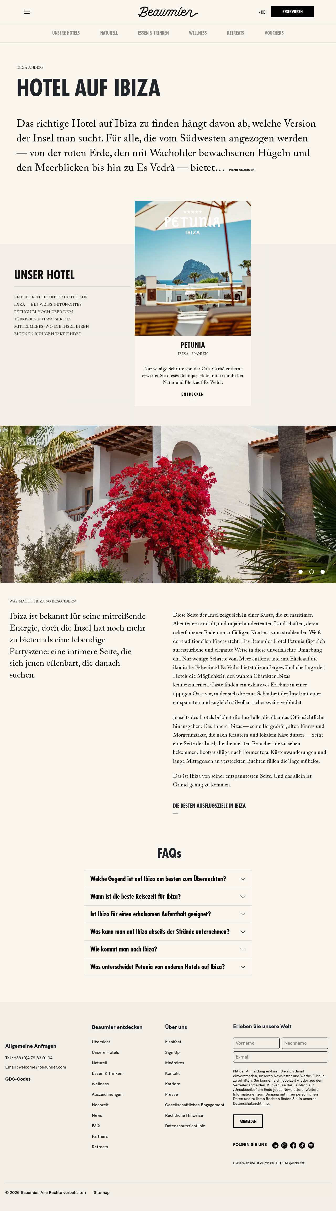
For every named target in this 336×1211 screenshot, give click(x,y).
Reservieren (292, 12)
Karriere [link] (172, 1083)
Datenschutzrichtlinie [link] (185, 1125)
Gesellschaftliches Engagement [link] (194, 1104)
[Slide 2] (311, 572)
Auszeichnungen (107, 1094)
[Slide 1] (300, 572)
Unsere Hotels (66, 33)
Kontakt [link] (172, 1073)
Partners (100, 1136)
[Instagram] (284, 1144)
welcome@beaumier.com (42, 1067)
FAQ (96, 1125)
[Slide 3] (322, 572)
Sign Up (172, 1052)
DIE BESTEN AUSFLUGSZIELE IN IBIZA (209, 806)
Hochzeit (100, 1104)
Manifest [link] (173, 1041)
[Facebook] (293, 1144)
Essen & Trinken (153, 33)
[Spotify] (311, 1144)
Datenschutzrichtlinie (251, 1103)
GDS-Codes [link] (18, 1079)
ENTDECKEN (192, 394)
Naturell (109, 33)
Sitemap (101, 1192)
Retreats (235, 33)
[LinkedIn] (275, 1144)
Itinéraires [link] (174, 1062)
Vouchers (274, 33)
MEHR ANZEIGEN (242, 169)
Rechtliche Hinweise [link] (184, 1115)
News (97, 1115)
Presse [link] (171, 1094)
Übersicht (101, 1041)
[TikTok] (302, 1144)
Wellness (198, 33)
